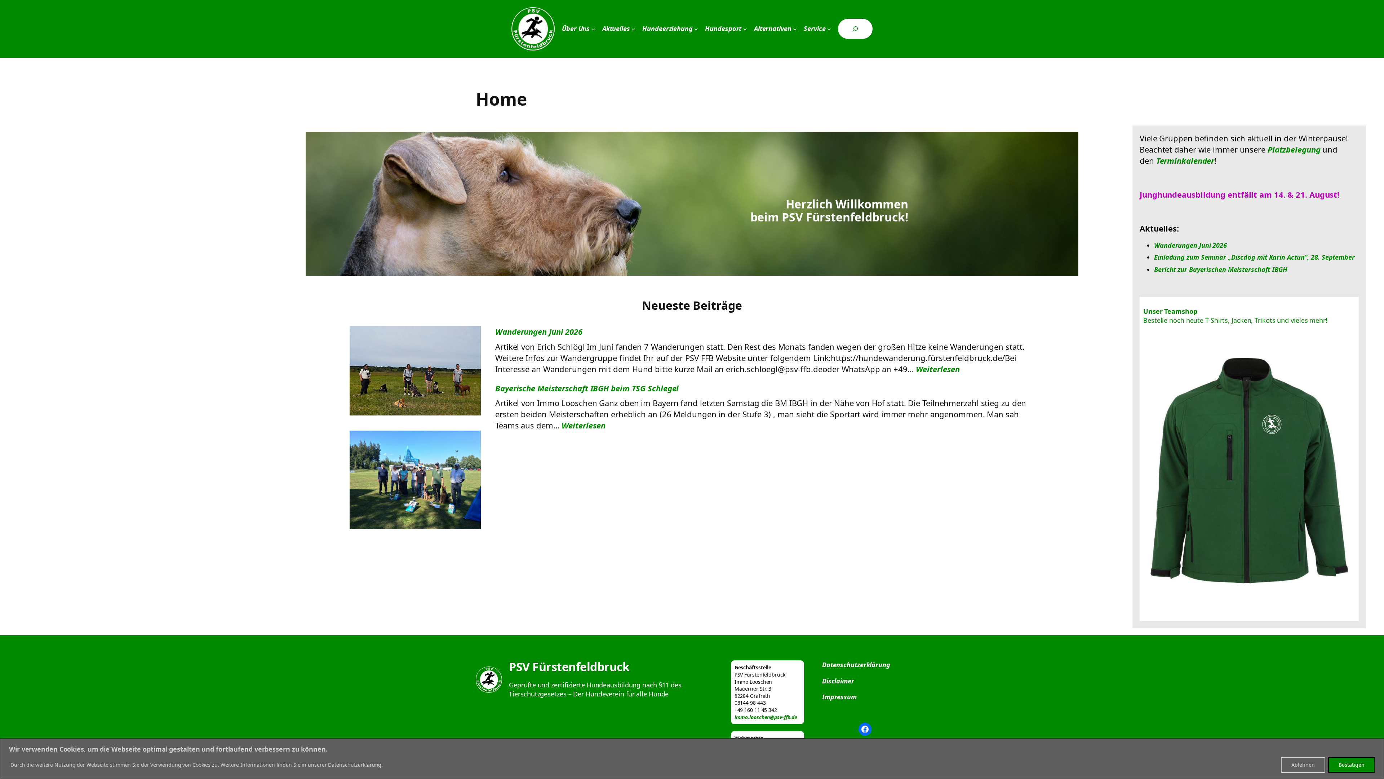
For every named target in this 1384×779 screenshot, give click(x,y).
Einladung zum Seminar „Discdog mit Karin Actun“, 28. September (1254, 257)
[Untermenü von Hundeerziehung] (696, 29)
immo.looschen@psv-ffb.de (766, 717)
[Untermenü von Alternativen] (795, 29)
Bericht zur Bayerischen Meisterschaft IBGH (1220, 269)
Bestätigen (1352, 764)
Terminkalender (1185, 160)
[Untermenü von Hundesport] (745, 29)
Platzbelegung (1294, 149)
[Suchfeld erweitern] (855, 29)
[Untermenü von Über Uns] (593, 29)
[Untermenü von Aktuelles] (633, 29)
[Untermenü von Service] (829, 29)
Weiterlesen (938, 369)
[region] (692, 758)
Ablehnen (1303, 764)
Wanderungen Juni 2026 (538, 331)
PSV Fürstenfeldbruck (569, 666)
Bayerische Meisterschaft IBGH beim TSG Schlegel (587, 388)
